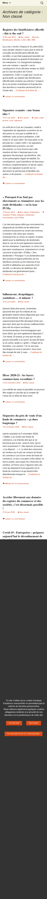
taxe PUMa (19, 218)
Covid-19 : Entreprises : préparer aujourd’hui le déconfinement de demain (23, 536)
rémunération (8, 218)
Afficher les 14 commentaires (17, 483)
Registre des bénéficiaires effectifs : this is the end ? (23, 31)
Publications (35, 212)
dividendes (29, 215)
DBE (29, 40)
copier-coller (39, 118)
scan (11, 120)
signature (18, 120)
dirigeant (20, 215)
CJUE (23, 40)
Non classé (25, 37)
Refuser (33, 723)
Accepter (14, 723)
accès (36, 37)
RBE (33, 40)
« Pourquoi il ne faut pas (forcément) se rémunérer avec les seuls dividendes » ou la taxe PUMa (23, 202)
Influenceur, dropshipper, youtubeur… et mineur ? (18, 296)
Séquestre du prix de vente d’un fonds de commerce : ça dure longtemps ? (22, 419)
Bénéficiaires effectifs (11, 40)
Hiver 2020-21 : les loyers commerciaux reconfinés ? (19, 377)
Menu (5, 3)
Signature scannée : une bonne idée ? (21, 112)
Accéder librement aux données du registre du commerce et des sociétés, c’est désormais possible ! (23, 502)
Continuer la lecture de (28, 90)
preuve (5, 120)
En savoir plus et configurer (23, 734)
